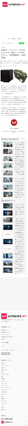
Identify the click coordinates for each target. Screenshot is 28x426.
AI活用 (19, 38)
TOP (1, 61)
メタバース (3, 381)
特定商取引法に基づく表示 (6, 336)
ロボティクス (4, 394)
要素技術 (3, 398)
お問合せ (3, 338)
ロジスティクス (4, 365)
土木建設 (3, 378)
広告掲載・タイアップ (5, 332)
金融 (2, 372)
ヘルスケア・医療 (5, 374)
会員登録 (22, 43)
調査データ (3, 409)
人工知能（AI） (4, 391)
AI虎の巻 (14, 38)
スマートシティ (4, 383)
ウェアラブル (4, 402)
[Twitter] (5, 353)
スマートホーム (4, 385)
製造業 (2, 363)
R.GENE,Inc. (6, 321)
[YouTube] (9, 353)
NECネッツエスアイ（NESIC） (10, 66)
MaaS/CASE (3, 370)
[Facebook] (2, 353)
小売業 (2, 367)
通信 (5, 61)
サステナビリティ (5, 389)
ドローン (3, 405)
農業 (2, 376)
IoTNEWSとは (4, 330)
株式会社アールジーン (12, 319)
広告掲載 (3, 43)
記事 (9, 38)
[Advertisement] (14, 22)
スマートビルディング (5, 387)
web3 (2, 407)
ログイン (16, 43)
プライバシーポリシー (5, 334)
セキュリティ (4, 400)
